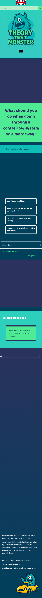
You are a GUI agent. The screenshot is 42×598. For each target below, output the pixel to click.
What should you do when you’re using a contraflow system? (19, 333)
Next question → (33, 255)
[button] (21, 245)
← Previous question (10, 251)
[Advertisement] (21, 80)
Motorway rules (24, 149)
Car (15, 149)
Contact (27, 560)
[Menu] (21, 51)
